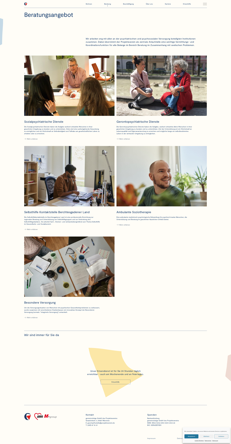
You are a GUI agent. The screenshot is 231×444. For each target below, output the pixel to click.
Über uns (149, 4)
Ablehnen (206, 436)
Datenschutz (208, 440)
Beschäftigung (128, 4)
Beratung (107, 4)
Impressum (215, 440)
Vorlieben (221, 436)
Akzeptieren (191, 436)
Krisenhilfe (187, 4)
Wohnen (89, 4)
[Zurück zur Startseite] (54, 4)
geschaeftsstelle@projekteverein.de (101, 423)
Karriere (168, 4)
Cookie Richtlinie (199, 440)
